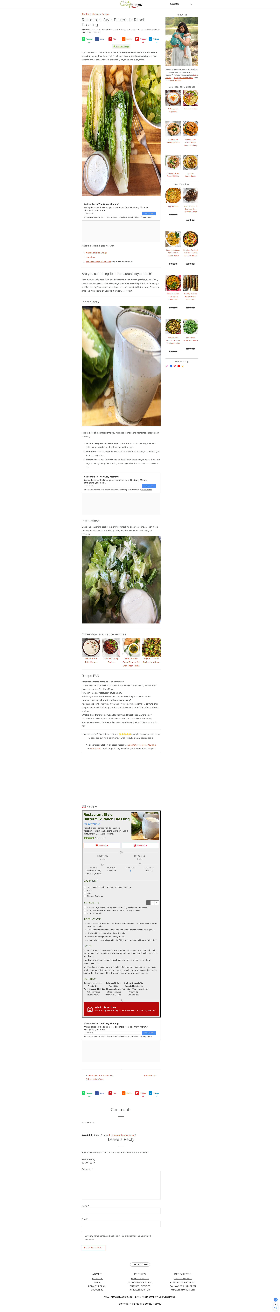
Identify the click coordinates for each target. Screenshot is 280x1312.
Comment (87, 1169)
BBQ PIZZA (149, 1075)
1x (148, 902)
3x (157, 902)
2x (152, 902)
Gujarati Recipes (140, 1286)
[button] (85, 837)
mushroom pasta (186, 78)
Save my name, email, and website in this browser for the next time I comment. (118, 1238)
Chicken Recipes (140, 1290)
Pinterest (142, 745)
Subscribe (97, 1290)
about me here (175, 80)
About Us (97, 1279)
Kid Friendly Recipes (140, 1282)
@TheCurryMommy (127, 1010)
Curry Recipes (140, 1279)
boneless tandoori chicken (98, 262)
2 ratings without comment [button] (122, 1135)
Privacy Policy (97, 1286)
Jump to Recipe (122, 47)
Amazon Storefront (183, 1290)
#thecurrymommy (147, 1010)
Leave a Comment (94, 32)
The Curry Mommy (91, 14)
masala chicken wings (96, 253)
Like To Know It (183, 1279)
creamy (177, 78)
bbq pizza (90, 257)
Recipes (105, 14)
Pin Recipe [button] (103, 845)
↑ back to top (140, 1264)
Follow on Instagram (183, 1286)
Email (85, 1219)
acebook (97, 748)
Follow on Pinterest (183, 1282)
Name (85, 1206)
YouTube (152, 745)
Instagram (132, 745)
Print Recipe (141, 845)
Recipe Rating (88, 1159)
